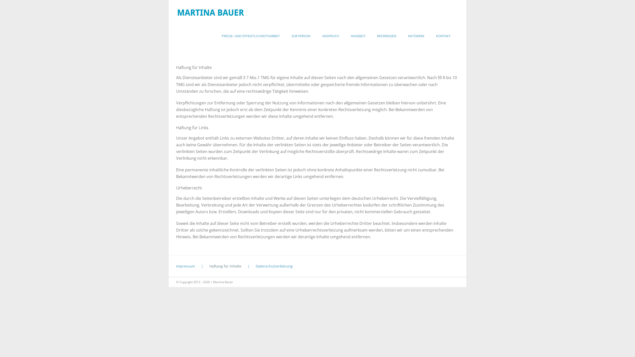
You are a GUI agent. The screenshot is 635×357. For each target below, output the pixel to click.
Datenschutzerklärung (274, 266)
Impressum (185, 266)
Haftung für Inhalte (225, 266)
